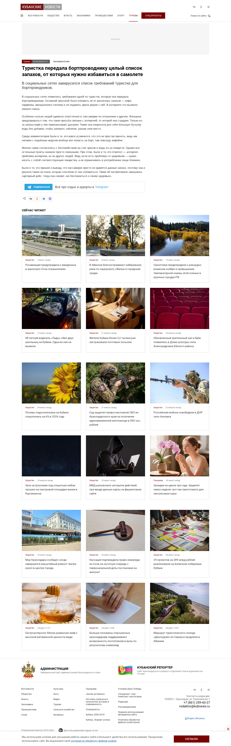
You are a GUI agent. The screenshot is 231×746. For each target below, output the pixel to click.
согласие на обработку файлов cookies (93, 740)
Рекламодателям (127, 707)
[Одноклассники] (37, 198)
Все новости (35, 15)
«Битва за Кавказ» (95, 694)
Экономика (84, 15)
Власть (68, 15)
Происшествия (104, 15)
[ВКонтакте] (30, 198)
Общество (53, 15)
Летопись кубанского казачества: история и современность (97, 701)
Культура (58, 689)
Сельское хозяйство (63, 709)
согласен (191, 739)
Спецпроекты (153, 15)
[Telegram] (43, 198)
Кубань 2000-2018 (95, 714)
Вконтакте (194, 7)
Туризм (133, 15)
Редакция (123, 701)
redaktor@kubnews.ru (194, 706)
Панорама (91, 689)
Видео (56, 699)
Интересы (58, 714)
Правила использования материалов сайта (131, 713)
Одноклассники (201, 7)
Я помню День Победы (129, 689)
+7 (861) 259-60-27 (197, 702)
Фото (56, 694)
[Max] (49, 198)
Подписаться (42, 187)
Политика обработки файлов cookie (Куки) (129, 721)
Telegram (208, 7)
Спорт (120, 15)
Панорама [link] (158, 480)
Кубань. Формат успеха (98, 720)
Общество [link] (29, 260)
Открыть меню (22, 16)
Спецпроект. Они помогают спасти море (130, 695)
